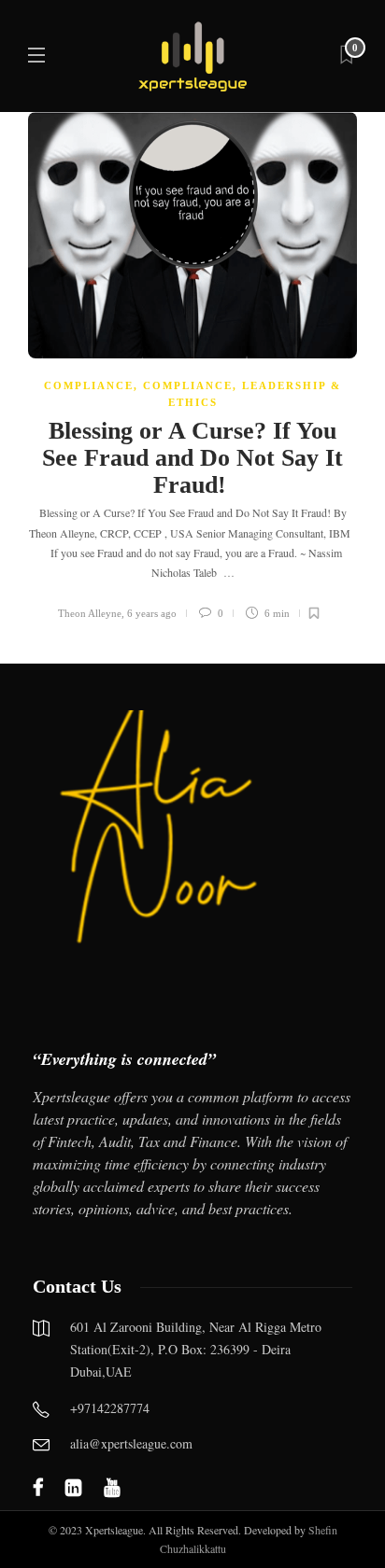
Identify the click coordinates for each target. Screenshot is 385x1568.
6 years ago (152, 613)
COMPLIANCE (89, 385)
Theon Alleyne (89, 613)
